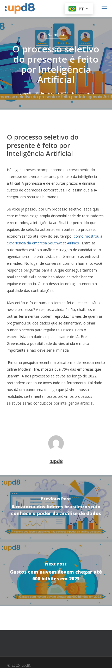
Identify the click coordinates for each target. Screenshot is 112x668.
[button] (104, 8)
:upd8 (26, 93)
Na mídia (55, 34)
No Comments (83, 93)
